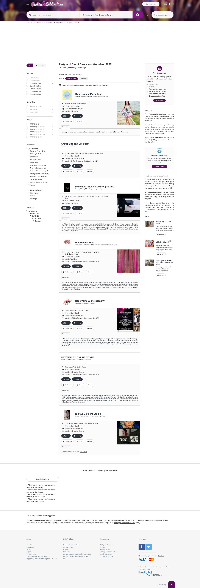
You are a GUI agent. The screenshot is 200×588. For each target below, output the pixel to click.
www (90, 171)
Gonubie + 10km (35, 83)
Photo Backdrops (84, 242)
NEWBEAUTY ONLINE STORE (77, 357)
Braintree (161, 556)
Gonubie (38, 221)
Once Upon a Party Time (88, 94)
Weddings (33, 199)
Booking (78, 116)
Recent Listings (105, 549)
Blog (64, 559)
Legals (29, 552)
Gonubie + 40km (35, 91)
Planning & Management (38, 176)
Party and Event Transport (39, 171)
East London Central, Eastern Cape (76, 310)
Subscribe (159, 100)
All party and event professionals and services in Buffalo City (41, 486)
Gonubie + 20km (35, 86)
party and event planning (101, 520)
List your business (151, 4)
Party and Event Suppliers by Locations (76, 556)
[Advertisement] (100, 42)
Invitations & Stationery (38, 165)
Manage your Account (107, 552)
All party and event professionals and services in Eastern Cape (41, 495)
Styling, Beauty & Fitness (38, 182)
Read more (124, 132)
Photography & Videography (39, 173)
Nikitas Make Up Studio (88, 414)
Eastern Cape (34, 213)
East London (37, 218)
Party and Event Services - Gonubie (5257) (85, 64)
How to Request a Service (72, 545)
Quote (67, 116)
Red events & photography (90, 301)
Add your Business (106, 545)
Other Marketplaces (106, 556)
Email (80, 121)
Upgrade (103, 547)
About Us (30, 545)
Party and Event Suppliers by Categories (77, 554)
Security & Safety (36, 179)
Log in (166, 4)
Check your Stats (106, 554)
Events (65, 549)
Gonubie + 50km (35, 94)
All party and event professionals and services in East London (41, 490)
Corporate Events (36, 190)
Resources (66, 552)
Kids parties (34, 193)
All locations (33, 211)
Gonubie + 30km (35, 89)
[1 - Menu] (28, 4)
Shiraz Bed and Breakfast (75, 144)
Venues (32, 185)
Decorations (34, 156)
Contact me (68, 121)
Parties (32, 196)
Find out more (159, 167)
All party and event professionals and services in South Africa (41, 500)
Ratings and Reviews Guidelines (37, 556)
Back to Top (162, 585)
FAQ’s (28, 549)
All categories (33, 148)
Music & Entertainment (38, 168)
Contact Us (30, 547)
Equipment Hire (35, 159)
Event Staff (34, 162)
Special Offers (68, 547)
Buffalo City (36, 216)
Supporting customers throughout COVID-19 (42, 559)
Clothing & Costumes (37, 154)
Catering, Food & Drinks (38, 151)
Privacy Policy (31, 554)
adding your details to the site (124, 522)
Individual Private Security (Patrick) (94, 186)
